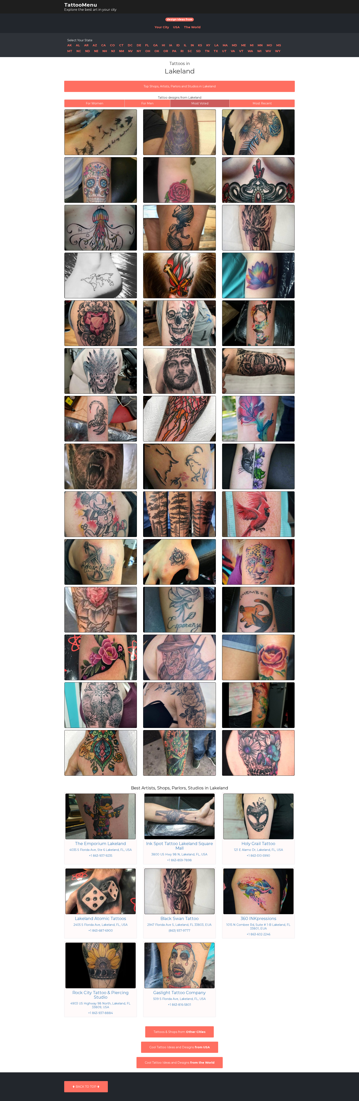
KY (208, 45)
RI (182, 51)
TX (216, 51)
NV (130, 51)
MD (234, 45)
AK (69, 45)
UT (224, 51)
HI (163, 45)
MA (225, 45)
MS (278, 45)
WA (250, 51)
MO (269, 45)
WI (259, 51)
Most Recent (262, 103)
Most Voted (199, 103)
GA (155, 45)
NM (121, 51)
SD (198, 51)
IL (185, 45)
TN (207, 51)
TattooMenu (80, 5)
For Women (94, 103)
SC (190, 51)
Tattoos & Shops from (179, 1032)
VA (233, 51)
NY (139, 51)
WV (268, 51)
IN (192, 45)
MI (251, 45)
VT (241, 51)
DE (139, 45)
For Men (147, 103)
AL (78, 45)
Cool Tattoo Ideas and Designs (179, 1047)
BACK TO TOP (86, 1087)
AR (86, 45)
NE (96, 51)
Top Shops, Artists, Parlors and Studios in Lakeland (180, 86)
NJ (113, 51)
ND (87, 51)
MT (69, 51)
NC (78, 51)
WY (277, 51)
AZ (95, 45)
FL (147, 45)
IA (170, 45)
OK (156, 51)
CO (112, 45)
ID (178, 45)
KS (200, 45)
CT (121, 45)
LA (216, 45)
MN (260, 45)
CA (103, 45)
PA (174, 51)
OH (147, 51)
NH (104, 51)
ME (243, 45)
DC (130, 45)
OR (165, 51)
